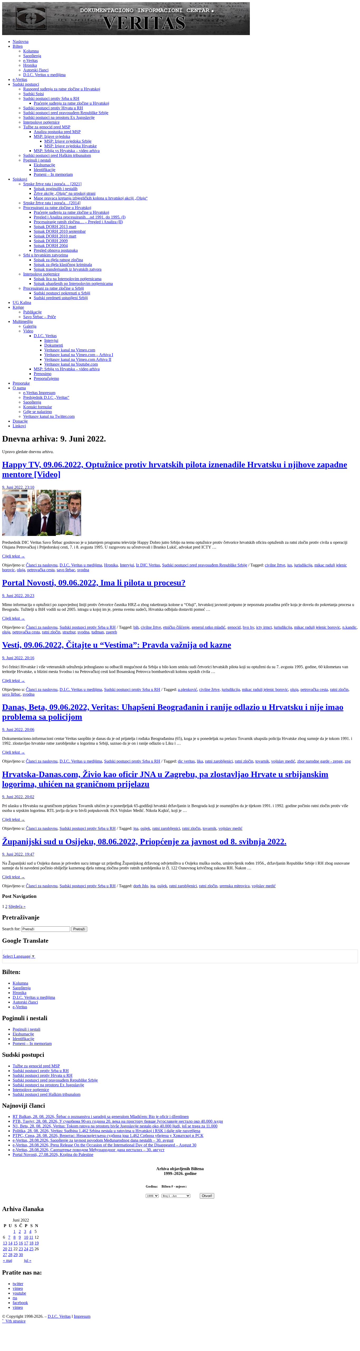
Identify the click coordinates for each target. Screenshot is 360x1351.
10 (26, 1237)
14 (10, 1243)
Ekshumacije (44, 165)
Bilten (18, 46)
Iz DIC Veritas (148, 565)
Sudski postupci (26, 84)
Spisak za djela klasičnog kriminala (63, 264)
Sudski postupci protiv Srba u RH (51, 98)
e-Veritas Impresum (39, 392)
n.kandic (349, 627)
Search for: (11, 929)
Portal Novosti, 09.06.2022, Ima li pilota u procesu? (94, 582)
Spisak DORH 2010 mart (55, 236)
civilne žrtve (275, 565)
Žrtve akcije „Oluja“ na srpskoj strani (64, 193)
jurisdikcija (303, 565)
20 (5, 1249)
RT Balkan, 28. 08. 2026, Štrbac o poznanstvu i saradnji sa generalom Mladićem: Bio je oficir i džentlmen (101, 1116)
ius (289, 565)
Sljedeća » (17, 906)
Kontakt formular (37, 407)
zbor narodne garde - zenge (320, 761)
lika (200, 761)
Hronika (30, 65)
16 (21, 1243)
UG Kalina (22, 302)
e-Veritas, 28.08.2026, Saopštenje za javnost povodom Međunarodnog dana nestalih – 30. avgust (93, 1140)
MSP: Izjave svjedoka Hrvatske (70, 146)
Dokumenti (53, 345)
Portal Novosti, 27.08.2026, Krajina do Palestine (53, 1154)
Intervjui (51, 340)
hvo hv (248, 627)
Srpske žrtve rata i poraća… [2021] (52, 184)
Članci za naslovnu (41, 565)
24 (26, 1249)
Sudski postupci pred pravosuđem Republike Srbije (65, 112)
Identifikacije (44, 169)
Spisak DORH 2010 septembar (60, 231)
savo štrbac (66, 570)
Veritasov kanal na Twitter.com (49, 416)
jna (135, 828)
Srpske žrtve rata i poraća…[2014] (51, 203)
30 (21, 1254)
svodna (83, 570)
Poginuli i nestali (37, 160)
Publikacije (32, 312)
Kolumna (31, 51)
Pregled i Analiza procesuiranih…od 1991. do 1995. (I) (79, 217)
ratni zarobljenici (219, 761)
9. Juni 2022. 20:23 (18, 595)
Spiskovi (20, 179)
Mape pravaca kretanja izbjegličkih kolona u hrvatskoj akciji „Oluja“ (91, 198)
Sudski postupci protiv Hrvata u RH (53, 108)
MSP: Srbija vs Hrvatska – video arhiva (67, 150)
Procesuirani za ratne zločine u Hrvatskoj (57, 207)
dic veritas (186, 761)
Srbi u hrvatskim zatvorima (45, 255)
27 (5, 1254)
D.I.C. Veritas (45, 335)
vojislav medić (283, 761)
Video (28, 331)
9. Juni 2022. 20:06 (18, 729)
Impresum (82, 1316)
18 (31, 1243)
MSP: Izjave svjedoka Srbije (67, 141)
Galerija (29, 326)
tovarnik (262, 761)
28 (10, 1254)
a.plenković (187, 689)
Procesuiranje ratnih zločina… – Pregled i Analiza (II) (78, 222)
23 (21, 1249)
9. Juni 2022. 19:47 (18, 854)
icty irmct (264, 627)
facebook (20, 1302)
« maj (7, 1260)
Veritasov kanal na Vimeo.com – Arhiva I (78, 354)
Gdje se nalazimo (37, 411)
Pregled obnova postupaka (56, 250)
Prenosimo (42, 373)
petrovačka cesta (41, 570)
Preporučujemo (46, 378)
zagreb (111, 632)
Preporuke (21, 383)
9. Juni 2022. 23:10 (18, 487)
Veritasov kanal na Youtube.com (71, 364)
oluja (21, 570)
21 (10, 1249)
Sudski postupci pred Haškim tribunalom (57, 155)
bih (136, 627)
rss (15, 1298)
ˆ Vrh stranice (14, 1321)
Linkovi (19, 426)
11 (31, 1237)
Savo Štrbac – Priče (39, 316)
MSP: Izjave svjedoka (52, 136)
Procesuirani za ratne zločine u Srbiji (53, 288)
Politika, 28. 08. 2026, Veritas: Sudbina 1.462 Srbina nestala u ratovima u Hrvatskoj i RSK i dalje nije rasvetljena (106, 1131)
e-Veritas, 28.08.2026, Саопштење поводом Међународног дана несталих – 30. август (88, 1149)
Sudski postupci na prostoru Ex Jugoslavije (59, 117)
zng (348, 761)
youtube (19, 1293)
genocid (234, 627)
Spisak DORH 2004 (51, 245)
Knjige (18, 307)
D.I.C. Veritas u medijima (44, 74)
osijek (145, 828)
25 (31, 1249)
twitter (18, 1283)
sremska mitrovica (235, 886)
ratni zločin (51, 632)
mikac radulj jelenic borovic (317, 627)
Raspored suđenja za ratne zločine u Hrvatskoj (61, 89)
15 (15, 1243)
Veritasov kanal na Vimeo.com (69, 350)
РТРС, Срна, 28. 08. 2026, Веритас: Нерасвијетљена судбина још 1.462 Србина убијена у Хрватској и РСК (108, 1135)
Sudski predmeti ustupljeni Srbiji (61, 298)
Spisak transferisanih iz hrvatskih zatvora (67, 269)
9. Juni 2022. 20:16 (18, 658)
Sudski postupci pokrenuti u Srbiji (62, 293)
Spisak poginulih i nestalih (55, 188)
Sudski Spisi (33, 93)
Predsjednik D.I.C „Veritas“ (46, 397)
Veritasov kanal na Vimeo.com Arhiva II (77, 359)
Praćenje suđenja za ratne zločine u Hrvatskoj (71, 103)
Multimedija (23, 321)
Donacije (20, 421)
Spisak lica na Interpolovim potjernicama (67, 279)
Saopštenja (32, 56)
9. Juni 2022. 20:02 (18, 797)
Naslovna (20, 41)
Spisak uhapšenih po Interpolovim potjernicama (73, 283)
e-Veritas (30, 60)
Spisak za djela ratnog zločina (58, 260)
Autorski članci (35, 70)
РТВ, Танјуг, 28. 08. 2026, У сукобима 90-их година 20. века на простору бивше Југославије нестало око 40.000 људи (118, 1121)
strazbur (68, 632)
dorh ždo (140, 886)
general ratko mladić (208, 627)
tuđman (97, 632)
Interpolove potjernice (41, 122)
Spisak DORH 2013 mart (55, 226)
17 (26, 1243)
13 (5, 1243)
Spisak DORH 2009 (51, 241)
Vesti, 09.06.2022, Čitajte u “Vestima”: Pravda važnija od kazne (116, 645)
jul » (27, 1260)
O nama (19, 388)
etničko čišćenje (176, 627)
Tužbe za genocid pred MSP (46, 127)
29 (15, 1254)
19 (37, 1243)
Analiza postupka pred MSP (57, 131)
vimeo (18, 1288)
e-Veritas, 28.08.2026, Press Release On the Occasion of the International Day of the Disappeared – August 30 (104, 1145)
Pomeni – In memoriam (53, 174)
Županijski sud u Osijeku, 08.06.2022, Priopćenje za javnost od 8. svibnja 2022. (144, 841)
